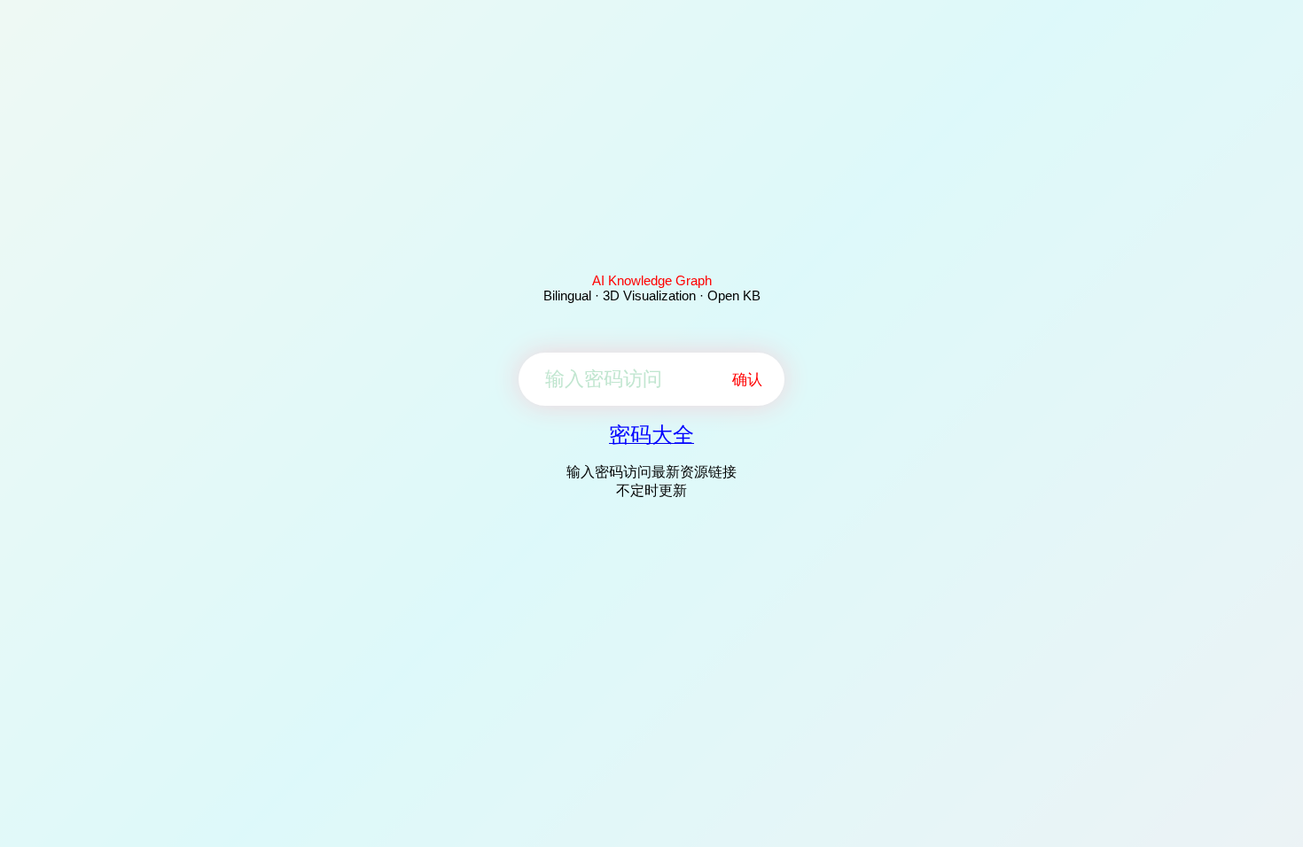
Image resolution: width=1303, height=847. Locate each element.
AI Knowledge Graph (652, 280)
